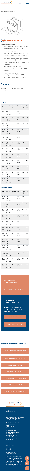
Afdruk (7, 425)
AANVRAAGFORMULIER (15, 324)
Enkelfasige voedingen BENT (15, 371)
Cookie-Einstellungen (10, 426)
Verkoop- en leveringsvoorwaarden (12, 422)
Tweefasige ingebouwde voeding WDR (15, 391)
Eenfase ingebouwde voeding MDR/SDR (15, 378)
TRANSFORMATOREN (11, 430)
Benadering (8, 427)
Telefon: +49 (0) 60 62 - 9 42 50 (12, 452)
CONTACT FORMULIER (15, 317)
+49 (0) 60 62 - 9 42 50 (15, 289)
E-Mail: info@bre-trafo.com (11, 453)
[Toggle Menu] (27, 3)
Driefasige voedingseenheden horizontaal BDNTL (15, 351)
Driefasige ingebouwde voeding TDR (15, 358)
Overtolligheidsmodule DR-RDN (15, 384)
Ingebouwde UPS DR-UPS (15, 365)
